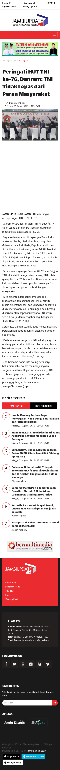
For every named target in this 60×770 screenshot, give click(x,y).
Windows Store (35, 756)
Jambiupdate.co (9, 61)
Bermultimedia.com (37, 750)
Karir (7, 595)
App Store (13, 756)
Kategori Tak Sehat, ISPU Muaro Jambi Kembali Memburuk (35, 525)
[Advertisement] (30, 177)
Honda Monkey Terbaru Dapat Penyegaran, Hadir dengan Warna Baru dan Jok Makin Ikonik (35, 418)
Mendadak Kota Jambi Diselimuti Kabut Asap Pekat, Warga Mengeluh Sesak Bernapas (36, 436)
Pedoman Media (12, 586)
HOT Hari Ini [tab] (16, 405)
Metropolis (23, 61)
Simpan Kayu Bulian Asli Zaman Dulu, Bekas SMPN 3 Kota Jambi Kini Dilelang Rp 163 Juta (35, 453)
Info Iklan (9, 590)
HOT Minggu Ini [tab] (43, 405)
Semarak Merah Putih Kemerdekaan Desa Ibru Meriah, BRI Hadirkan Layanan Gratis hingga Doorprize (34, 491)
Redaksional (10, 582)
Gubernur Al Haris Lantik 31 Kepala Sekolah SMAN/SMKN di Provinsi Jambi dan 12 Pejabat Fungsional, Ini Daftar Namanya (35, 472)
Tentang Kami (11, 599)
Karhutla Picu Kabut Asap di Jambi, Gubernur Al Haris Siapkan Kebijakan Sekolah (34, 509)
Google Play (14, 762)
